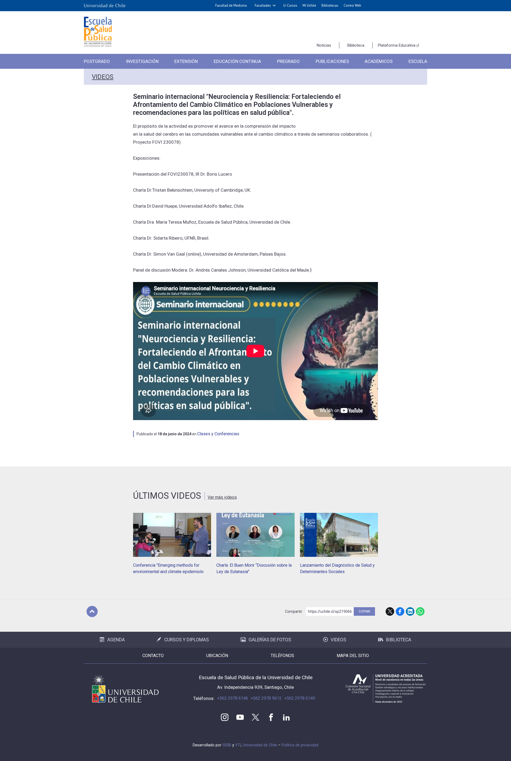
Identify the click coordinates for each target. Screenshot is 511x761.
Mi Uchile (309, 5)
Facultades (263, 5)
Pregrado (288, 61)
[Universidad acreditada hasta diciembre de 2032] (386, 688)
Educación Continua (237, 61)
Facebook (400, 611)
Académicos (379, 61)
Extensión (186, 61)
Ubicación (217, 655)
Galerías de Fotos (270, 639)
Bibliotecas (330, 5)
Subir (92, 611)
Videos (102, 76)
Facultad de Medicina (231, 5)
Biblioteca (355, 45)
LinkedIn (410, 611)
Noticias (324, 45)
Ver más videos (222, 497)
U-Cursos (290, 5)
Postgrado (97, 61)
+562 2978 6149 (299, 698)
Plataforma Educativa (396, 45)
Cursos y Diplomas (186, 639)
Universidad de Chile (260, 745)
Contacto (153, 655)
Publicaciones (332, 61)
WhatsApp (420, 611)
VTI (238, 745)
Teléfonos (282, 655)
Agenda (116, 639)
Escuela (418, 61)
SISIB (226, 745)
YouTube (240, 717)
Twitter (255, 717)
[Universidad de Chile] (104, 5)
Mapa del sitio (353, 655)
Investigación (142, 61)
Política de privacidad (300, 745)
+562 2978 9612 (266, 698)
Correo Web (352, 5)
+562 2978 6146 (232, 698)
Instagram (224, 717)
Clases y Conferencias (218, 433)
